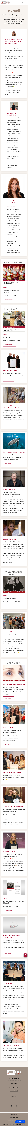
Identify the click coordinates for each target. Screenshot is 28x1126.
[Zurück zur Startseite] (5, 2)
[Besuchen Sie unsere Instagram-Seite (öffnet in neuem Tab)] (22, 2)
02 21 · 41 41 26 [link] (14, 1090)
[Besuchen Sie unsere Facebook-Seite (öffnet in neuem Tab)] (20, 2)
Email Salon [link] (14, 1096)
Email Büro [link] (14, 1102)
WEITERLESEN (8, 380)
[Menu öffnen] (26, 2)
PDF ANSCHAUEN (9, 300)
